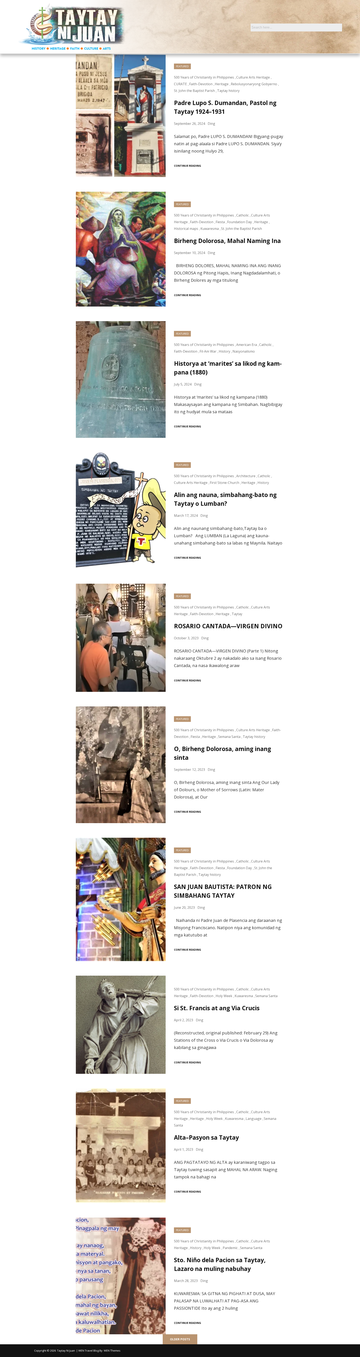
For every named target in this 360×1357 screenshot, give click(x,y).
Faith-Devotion (200, 84)
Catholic (242, 215)
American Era (246, 344)
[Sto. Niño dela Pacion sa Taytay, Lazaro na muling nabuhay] (121, 1276)
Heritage (222, 84)
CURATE (180, 84)
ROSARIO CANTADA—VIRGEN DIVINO (228, 626)
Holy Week (224, 996)
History (224, 351)
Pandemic (230, 1248)
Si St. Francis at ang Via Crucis (217, 1008)
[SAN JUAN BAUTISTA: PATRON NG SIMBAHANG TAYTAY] (121, 899)
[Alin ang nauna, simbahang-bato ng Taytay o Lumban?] (121, 510)
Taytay (237, 614)
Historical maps (186, 228)
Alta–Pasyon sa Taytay (206, 1137)
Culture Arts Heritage (253, 77)
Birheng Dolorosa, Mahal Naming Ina (227, 241)
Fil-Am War (208, 351)
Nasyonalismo (243, 351)
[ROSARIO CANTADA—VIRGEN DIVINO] (121, 638)
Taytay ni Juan (66, 1350)
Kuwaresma (209, 228)
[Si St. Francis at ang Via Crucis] (121, 1025)
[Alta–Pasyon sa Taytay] (121, 1145)
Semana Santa (229, 736)
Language (253, 1118)
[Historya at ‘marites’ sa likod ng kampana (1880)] (121, 379)
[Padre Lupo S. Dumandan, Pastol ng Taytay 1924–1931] (121, 115)
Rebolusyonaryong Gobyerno (254, 84)
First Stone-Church (224, 482)
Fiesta (220, 222)
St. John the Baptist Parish (194, 90)
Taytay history (228, 90)
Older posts (180, 1339)
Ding (211, 123)
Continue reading (187, 166)
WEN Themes (112, 1350)
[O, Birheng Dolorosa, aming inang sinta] (121, 764)
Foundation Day (239, 222)
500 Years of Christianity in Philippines (204, 77)
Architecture (245, 476)
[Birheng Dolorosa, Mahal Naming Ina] (121, 249)
